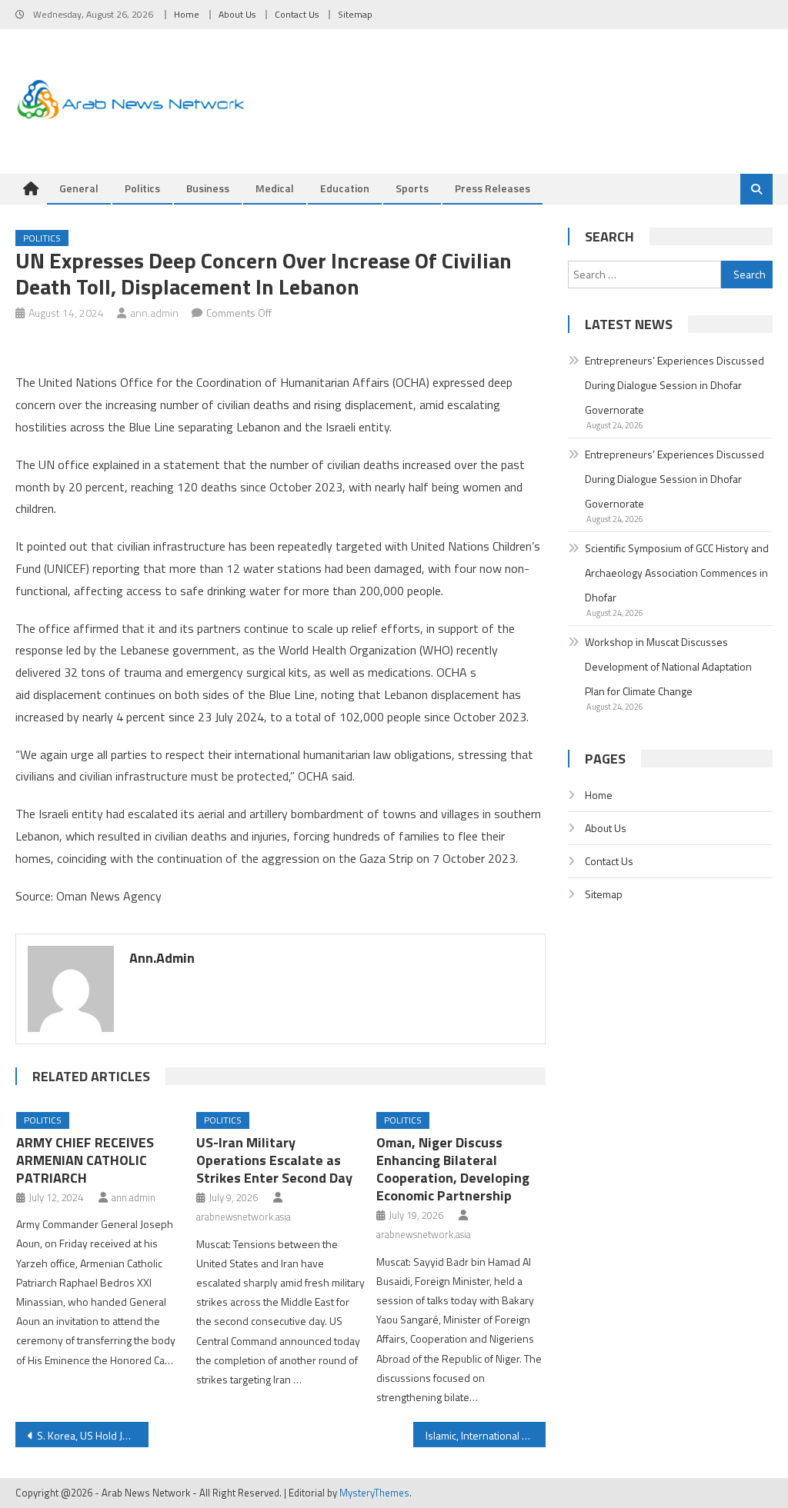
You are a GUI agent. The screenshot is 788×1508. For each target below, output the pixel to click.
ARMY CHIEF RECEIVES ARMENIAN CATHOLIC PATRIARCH (85, 1160)
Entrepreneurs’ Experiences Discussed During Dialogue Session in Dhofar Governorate (674, 385)
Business (207, 188)
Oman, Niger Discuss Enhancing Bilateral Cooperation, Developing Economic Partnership (452, 1169)
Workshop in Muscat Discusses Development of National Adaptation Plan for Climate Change (668, 666)
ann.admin (154, 313)
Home (186, 14)
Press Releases (492, 188)
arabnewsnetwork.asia (243, 1216)
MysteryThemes (374, 1492)
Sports (412, 188)
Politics (142, 188)
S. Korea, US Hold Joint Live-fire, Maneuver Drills (92, 1435)
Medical (274, 188)
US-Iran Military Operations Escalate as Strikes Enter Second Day (274, 1160)
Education (344, 188)
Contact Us (297, 14)
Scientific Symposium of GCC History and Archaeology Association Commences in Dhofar (677, 572)
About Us (237, 14)
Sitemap (355, 14)
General (78, 188)
